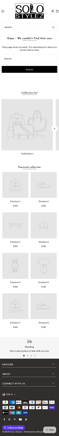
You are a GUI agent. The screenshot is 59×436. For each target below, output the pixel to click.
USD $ (9, 394)
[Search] (53, 27)
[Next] (54, 128)
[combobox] (29, 27)
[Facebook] (4, 419)
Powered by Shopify (34, 432)
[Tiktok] (26, 419)
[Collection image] (27, 124)
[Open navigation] (7, 11)
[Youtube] (20, 419)
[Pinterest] (14, 419)
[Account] (52, 11)
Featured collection (29, 167)
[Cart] (57, 11)
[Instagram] (9, 419)
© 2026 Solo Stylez (12, 432)
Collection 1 (27, 153)
